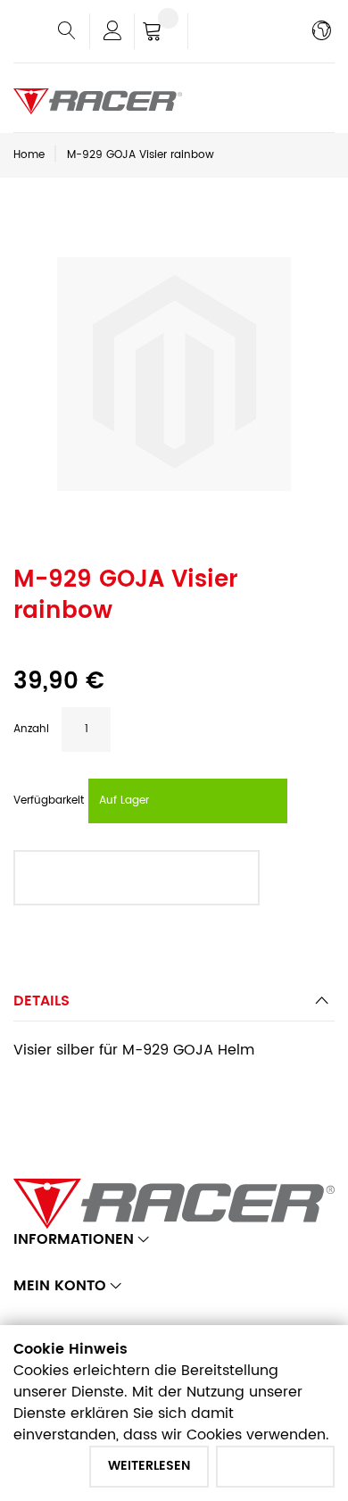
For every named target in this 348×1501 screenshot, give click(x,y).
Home (29, 154)
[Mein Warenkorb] (161, 33)
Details (41, 1001)
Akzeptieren (275, 1465)
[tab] (174, 1006)
